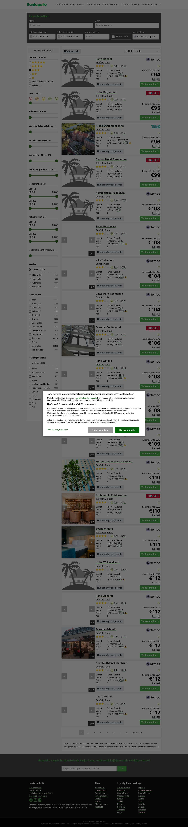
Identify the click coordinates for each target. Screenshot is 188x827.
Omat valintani (100, 429)
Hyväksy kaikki (127, 429)
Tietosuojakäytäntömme (57, 430)
